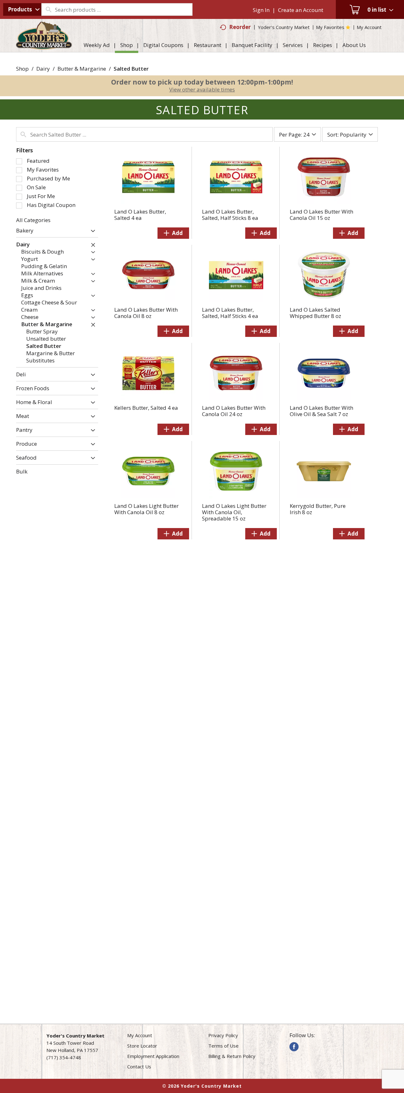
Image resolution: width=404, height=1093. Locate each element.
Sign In (261, 10)
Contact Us (139, 1066)
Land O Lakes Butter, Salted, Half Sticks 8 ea (230, 214)
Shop (22, 68)
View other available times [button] (202, 89)
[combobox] (22, 9)
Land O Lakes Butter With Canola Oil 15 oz (321, 214)
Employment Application (153, 1056)
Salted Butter (131, 68)
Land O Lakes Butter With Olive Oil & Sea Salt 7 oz (321, 411)
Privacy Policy (223, 1035)
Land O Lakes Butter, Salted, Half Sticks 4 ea (230, 313)
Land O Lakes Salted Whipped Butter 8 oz (315, 313)
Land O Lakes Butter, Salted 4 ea (140, 214)
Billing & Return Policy (231, 1056)
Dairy (43, 68)
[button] (91, 231)
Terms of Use (223, 1046)
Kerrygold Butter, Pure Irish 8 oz (318, 509)
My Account (139, 1035)
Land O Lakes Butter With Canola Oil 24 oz (233, 411)
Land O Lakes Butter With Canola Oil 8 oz (146, 313)
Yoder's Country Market (284, 27)
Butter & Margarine (81, 68)
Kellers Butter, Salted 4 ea (146, 407)
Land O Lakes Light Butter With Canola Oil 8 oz (146, 509)
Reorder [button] (240, 27)
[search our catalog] (48, 9)
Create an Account (300, 10)
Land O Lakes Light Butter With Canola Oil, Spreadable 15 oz (234, 512)
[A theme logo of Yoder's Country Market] (44, 46)
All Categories (33, 220)
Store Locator (142, 1046)
